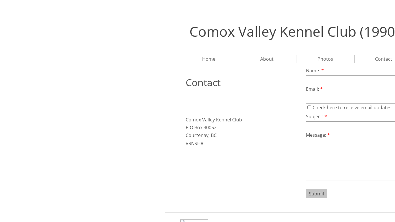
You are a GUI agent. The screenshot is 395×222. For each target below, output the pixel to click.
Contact (383, 59)
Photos (325, 59)
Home (208, 59)
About (267, 59)
